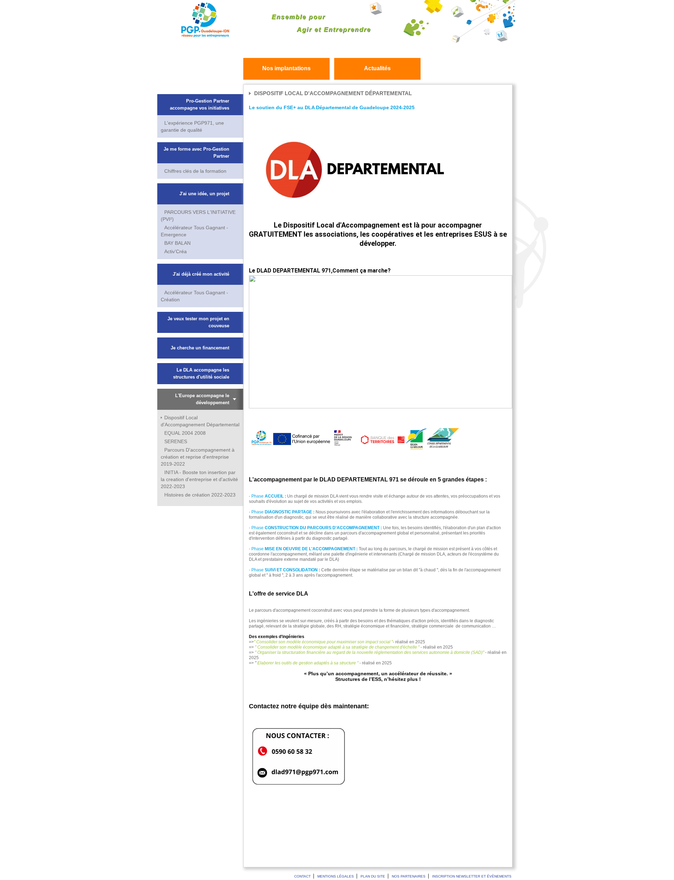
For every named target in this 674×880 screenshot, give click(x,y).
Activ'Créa (175, 251)
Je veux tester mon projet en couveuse (198, 322)
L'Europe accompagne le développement (202, 399)
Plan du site (373, 876)
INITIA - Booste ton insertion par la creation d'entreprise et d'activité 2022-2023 (199, 479)
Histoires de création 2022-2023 (200, 495)
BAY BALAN (177, 243)
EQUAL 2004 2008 (185, 433)
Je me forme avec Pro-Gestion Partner (196, 152)
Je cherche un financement (200, 347)
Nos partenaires (408, 876)
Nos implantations (286, 68)
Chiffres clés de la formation (195, 171)
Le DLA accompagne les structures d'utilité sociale (201, 373)
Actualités (377, 68)
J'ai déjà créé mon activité (201, 274)
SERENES (175, 441)
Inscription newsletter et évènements (471, 876)
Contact (302, 876)
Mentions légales (335, 876)
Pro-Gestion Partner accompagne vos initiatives (199, 104)
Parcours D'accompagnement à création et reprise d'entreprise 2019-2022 (197, 457)
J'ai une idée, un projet (204, 193)
